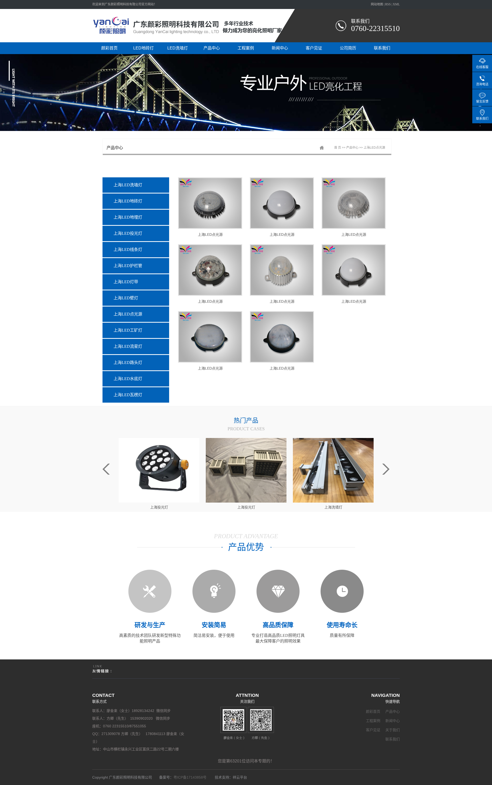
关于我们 (392, 730)
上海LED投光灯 (128, 233)
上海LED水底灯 (128, 378)
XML (396, 4)
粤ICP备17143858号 (191, 777)
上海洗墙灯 (246, 507)
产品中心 (211, 48)
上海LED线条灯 (128, 249)
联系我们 (382, 48)
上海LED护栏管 (128, 265)
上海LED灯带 (126, 282)
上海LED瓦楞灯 (128, 395)
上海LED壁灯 (126, 298)
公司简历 (348, 48)
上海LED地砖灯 (128, 201)
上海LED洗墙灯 (128, 185)
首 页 (337, 147)
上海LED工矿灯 (128, 330)
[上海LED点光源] (210, 203)
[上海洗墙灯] (246, 470)
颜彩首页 (109, 48)
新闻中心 (280, 48)
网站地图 (377, 4)
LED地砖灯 (143, 48)
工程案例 (246, 48)
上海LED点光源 (374, 147)
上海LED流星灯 (128, 346)
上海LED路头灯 (128, 362)
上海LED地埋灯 (128, 217)
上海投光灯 (159, 507)
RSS (388, 4)
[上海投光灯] (159, 470)
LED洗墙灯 (177, 48)
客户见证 (314, 48)
